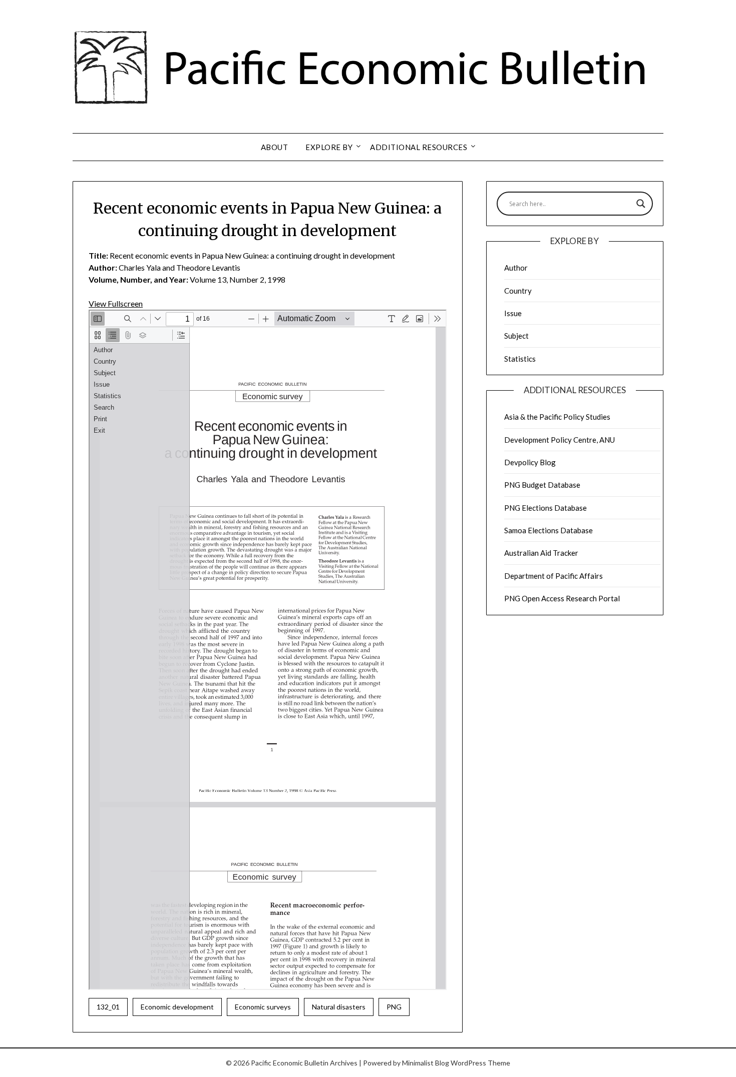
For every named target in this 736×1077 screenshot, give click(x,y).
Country (518, 290)
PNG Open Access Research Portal (562, 598)
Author (516, 267)
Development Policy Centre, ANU (559, 439)
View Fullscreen (116, 303)
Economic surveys (263, 1006)
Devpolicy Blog (530, 462)
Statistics (520, 358)
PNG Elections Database (545, 507)
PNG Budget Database (542, 484)
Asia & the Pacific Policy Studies (557, 416)
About (274, 147)
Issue (513, 313)
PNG (394, 1006)
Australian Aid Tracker (541, 552)
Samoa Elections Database (548, 530)
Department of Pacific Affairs (553, 575)
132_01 (108, 1006)
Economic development (177, 1006)
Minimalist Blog (425, 1062)
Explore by (328, 147)
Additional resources (418, 147)
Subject (516, 335)
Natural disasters (338, 1006)
